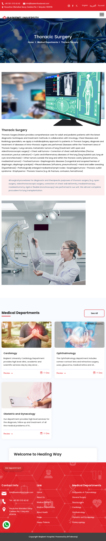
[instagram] (68, 5)
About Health (42, 512)
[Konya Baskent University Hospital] (43, 18)
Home (31, 42)
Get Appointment (13, 468)
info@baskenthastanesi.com (37, 3)
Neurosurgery (78, 502)
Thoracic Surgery (69, 42)
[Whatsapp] (6, 525)
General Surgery (79, 497)
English (85, 5)
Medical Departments (47, 42)
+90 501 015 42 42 (12, 3)
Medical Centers (44, 502)
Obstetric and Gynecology (19, 413)
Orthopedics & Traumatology (84, 492)
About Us (41, 497)
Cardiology (10, 353)
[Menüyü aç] (103, 14)
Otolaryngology (78, 522)
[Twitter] (76, 5)
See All (94, 313)
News (39, 517)
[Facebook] (72, 5)
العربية (93, 5)
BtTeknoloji (72, 536)
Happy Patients (43, 522)
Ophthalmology (66, 353)
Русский (101, 5)
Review (6, 373)
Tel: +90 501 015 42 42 (18, 500)
